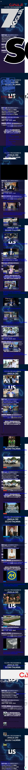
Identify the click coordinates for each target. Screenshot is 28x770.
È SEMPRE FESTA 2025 (11, 117)
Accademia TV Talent (10, 141)
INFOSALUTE (9, 126)
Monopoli (5, 479)
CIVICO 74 (8, 130)
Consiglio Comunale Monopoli (12, 133)
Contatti (5, 150)
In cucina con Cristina (10, 145)
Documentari (9, 142)
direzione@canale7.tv (21, 693)
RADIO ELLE (9, 128)
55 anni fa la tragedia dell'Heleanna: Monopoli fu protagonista (13, 652)
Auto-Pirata (19, 525)
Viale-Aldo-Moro (15, 479)
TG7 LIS (8, 112)
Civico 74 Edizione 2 (10, 134)
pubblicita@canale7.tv (5, 764)
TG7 (4, 108)
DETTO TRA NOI (10, 118)
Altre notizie (6, 668)
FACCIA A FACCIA (10, 119)
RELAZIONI (9, 123)
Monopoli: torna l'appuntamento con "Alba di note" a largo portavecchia (13, 540)
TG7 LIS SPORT (10, 124)
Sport (4, 447)
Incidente (10, 479)
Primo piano (8, 135)
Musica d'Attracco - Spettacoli (12, 136)
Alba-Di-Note (11, 548)
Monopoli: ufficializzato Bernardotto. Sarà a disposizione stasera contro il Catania (15, 563)
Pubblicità (8, 146)
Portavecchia (16, 548)
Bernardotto (5, 569)
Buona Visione (9, 129)
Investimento (10, 525)
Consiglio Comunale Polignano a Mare (14, 139)
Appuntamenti (6, 536)
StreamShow (8, 768)
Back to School (9, 143)
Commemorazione (20, 665)
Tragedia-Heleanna (12, 665)
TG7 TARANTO (10, 113)
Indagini (24, 525)
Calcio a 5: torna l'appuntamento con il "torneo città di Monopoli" (14, 584)
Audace (14, 593)
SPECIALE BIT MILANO (12, 131)
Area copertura (6, 152)
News (4, 148)
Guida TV (5, 147)
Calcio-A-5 (10, 593)
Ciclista (15, 525)
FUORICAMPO (9, 120)
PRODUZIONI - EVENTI (12, 122)
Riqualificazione (11, 636)
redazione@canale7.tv (5, 762)
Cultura (4, 604)
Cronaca (5, 467)
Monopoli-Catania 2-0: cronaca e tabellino (15, 450)
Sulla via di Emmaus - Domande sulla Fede (15, 125)
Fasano (4, 614)
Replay (7, 140)
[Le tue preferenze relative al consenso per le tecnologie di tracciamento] (25, 767)
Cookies (2, 765)
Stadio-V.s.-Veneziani (8, 637)
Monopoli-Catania (9, 456)
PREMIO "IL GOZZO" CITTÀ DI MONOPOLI (16, 116)
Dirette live (5, 151)
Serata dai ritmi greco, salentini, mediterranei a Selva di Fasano (12, 607)
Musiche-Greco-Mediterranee (13, 614)
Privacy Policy (8, 765)
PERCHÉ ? (8, 114)
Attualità (5, 626)
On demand (5, 109)
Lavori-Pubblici (18, 636)
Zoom (7, 137)
